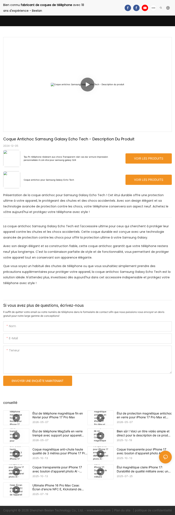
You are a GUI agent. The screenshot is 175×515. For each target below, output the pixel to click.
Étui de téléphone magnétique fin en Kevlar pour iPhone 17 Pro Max (57, 415)
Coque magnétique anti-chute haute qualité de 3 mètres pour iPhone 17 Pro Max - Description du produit (59, 451)
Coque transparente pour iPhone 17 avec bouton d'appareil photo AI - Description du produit (57, 469)
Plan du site (122, 510)
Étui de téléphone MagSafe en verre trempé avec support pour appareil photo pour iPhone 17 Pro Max (57, 433)
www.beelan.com (99, 510)
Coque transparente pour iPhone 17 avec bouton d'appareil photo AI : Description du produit (141, 451)
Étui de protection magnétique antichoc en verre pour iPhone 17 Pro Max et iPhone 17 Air (144, 415)
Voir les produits (148, 158)
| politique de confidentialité (152, 510)
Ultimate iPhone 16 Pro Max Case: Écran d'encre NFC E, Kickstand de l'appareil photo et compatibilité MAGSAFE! (56, 487)
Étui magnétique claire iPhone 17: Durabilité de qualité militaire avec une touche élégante (143, 469)
